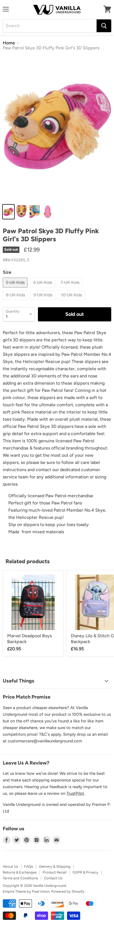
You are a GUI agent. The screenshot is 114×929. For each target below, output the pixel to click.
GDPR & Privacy (85, 872)
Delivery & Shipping (55, 866)
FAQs (28, 866)
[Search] (104, 25)
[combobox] (50, 25)
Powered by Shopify (67, 891)
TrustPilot (75, 793)
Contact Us (53, 878)
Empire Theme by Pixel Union (26, 891)
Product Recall (54, 872)
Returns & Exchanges (20, 872)
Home (9, 42)
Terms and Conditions (20, 878)
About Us (10, 866)
